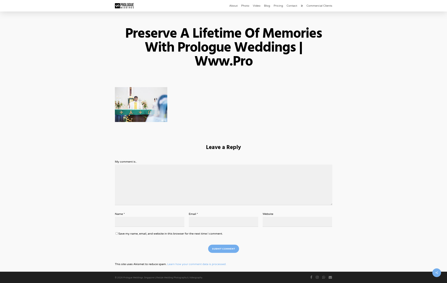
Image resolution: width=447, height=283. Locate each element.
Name (120, 214)
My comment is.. (126, 161)
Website (268, 214)
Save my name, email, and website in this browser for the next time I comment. (170, 233)
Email (193, 214)
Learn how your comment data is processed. (196, 264)
